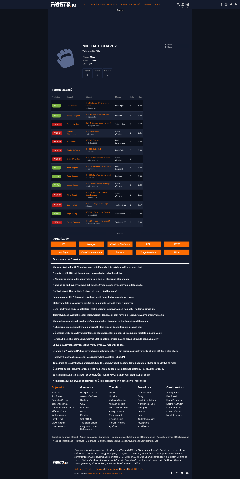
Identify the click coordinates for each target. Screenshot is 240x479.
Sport (75, 437)
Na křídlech (143, 426)
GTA (82, 404)
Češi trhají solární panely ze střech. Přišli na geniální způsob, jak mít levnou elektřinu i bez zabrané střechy (108, 369)
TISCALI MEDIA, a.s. (94, 473)
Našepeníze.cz (117, 441)
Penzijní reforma (117, 423)
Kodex (123, 469)
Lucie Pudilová (59, 426)
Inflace (112, 392)
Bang (140, 396)
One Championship (91, 252)
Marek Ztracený (174, 415)
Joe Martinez (72, 106)
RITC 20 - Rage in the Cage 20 (98, 212)
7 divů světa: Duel (146, 404)
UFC (84, 4)
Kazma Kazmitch (174, 404)
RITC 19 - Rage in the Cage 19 (98, 221)
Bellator (120, 252)
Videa (157, 4)
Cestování (92, 437)
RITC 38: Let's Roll (93, 149)
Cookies (100, 469)
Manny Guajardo (73, 116)
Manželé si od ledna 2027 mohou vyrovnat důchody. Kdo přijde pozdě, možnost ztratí (97, 267)
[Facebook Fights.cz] (221, 4)
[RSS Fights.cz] (236, 4)
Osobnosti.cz (148, 437)
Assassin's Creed (89, 396)
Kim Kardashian (174, 407)
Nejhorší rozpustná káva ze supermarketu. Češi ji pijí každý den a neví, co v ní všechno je (99, 381)
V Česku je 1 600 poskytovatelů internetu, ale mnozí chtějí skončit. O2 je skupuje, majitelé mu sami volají (107, 333)
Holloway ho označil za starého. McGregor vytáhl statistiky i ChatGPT (89, 357)
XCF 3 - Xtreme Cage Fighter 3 (98, 123)
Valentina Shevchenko (63, 407)
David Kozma (58, 423)
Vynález (113, 426)
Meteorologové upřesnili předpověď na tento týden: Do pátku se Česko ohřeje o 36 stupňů (100, 321)
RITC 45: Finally (92, 132)
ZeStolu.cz (133, 437)
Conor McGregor (60, 400)
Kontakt (132, 469)
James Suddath (73, 222)
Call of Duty (86, 419)
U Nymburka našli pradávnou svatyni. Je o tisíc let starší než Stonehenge (91, 279)
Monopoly (142, 407)
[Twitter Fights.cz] (231, 4)
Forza (83, 411)
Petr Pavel (171, 396)
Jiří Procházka (59, 411)
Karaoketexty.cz (165, 437)
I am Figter (63, 252)
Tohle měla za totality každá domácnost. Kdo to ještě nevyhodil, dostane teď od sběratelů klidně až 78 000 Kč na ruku (114, 363)
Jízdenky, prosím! (146, 419)
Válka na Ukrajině (118, 400)
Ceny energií (115, 415)
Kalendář (134, 4)
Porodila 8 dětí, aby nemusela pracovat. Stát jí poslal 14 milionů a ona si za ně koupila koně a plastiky (105, 339)
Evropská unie (116, 419)
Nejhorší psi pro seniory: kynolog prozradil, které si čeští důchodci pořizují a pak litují (97, 327)
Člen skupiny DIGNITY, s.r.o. (112, 473)
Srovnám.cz (132, 441)
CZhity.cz (103, 441)
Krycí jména (143, 423)
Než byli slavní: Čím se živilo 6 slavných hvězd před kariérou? (85, 291)
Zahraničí (112, 4)
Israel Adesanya (60, 404)
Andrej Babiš (172, 392)
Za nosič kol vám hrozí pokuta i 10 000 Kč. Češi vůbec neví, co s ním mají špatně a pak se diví (101, 375)
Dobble (141, 411)
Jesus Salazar (73, 185)
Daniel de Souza (73, 150)
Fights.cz (79, 441)
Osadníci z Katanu (147, 400)
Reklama (78, 469)
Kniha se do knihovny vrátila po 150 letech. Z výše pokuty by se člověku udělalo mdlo (98, 285)
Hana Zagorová (174, 400)
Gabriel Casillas (73, 159)
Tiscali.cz (56, 437)
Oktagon (91, 244)
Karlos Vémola (59, 415)
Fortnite (84, 415)
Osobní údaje (112, 469)
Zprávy (66, 437)
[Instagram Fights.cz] (226, 4)
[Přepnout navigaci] (183, 4)
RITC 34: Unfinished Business (98, 158)
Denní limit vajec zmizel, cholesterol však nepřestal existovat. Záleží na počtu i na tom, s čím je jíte (104, 309)
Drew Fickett (72, 205)
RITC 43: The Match (94, 140)
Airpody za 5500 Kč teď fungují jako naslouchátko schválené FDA (87, 273)
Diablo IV (84, 407)
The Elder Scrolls (88, 423)
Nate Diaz (57, 392)
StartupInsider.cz (149, 441)
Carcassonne (144, 392)
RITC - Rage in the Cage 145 (97, 114)
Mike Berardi (72, 195)
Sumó (123, 4)
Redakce (89, 469)
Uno (140, 415)
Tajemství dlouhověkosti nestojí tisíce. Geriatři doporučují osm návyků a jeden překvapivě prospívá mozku (108, 315)
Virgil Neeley (72, 214)
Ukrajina (113, 396)
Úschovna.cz (182, 437)
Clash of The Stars (120, 244)
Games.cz (104, 437)
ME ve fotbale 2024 (118, 407)
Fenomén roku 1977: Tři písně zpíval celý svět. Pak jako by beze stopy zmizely (93, 297)
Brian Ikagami (72, 168)
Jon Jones (57, 396)
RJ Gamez (71, 142)
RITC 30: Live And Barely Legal (98, 166)
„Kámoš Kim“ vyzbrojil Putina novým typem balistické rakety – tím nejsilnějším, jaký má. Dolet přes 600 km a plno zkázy (115, 351)
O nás (140, 469)
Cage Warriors (148, 252)
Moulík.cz (68, 441)
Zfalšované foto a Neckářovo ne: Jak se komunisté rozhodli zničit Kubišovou (93, 303)
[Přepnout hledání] (178, 4)
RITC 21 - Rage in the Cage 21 (98, 204)
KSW (177, 244)
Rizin (177, 252)
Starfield (84, 400)
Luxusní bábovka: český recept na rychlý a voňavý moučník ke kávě (89, 345)
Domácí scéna (96, 4)
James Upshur (73, 124)
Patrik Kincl (57, 419)
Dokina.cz (91, 441)
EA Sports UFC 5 (88, 392)
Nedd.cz (57, 441)
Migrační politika (117, 404)
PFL (148, 244)
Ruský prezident (117, 411)
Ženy (82, 437)
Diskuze (147, 4)
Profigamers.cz (119, 437)
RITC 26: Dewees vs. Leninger (98, 184)
